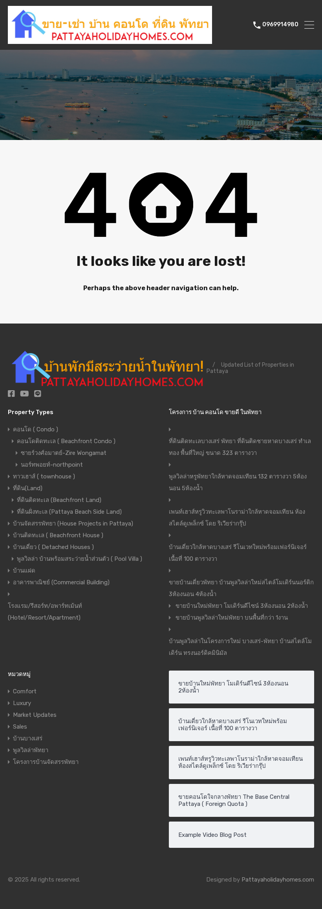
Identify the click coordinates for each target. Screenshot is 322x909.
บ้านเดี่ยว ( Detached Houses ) (53, 547)
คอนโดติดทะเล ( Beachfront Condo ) (66, 441)
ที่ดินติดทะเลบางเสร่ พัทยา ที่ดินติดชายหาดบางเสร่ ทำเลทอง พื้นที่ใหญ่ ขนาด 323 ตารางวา (240, 447)
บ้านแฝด (24, 570)
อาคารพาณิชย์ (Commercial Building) (61, 582)
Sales (20, 726)
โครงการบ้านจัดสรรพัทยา (46, 761)
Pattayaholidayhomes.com (278, 879)
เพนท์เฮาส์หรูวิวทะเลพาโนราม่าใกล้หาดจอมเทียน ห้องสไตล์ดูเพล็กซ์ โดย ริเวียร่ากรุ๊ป (237, 517)
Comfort (25, 691)
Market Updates (35, 714)
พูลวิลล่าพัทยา (30, 750)
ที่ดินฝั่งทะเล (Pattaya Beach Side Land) (69, 511)
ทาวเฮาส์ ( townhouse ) (44, 476)
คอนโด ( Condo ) (35, 429)
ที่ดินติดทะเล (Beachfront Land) (59, 500)
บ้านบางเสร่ (27, 738)
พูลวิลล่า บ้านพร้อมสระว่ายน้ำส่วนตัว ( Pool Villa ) (79, 558)
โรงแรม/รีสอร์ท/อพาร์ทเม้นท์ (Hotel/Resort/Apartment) (45, 611)
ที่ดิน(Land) (27, 488)
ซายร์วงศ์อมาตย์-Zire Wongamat (63, 452)
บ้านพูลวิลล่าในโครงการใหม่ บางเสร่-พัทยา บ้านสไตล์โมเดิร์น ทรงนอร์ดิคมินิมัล (240, 647)
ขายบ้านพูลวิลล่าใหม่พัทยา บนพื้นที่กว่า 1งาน (232, 617)
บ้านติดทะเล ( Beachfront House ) (58, 535)
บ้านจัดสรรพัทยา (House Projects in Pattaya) (73, 523)
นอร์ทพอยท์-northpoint (52, 464)
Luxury (22, 703)
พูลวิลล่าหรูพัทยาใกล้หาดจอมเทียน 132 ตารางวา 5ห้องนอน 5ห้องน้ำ (238, 482)
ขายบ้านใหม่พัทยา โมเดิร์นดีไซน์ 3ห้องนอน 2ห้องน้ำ (242, 605)
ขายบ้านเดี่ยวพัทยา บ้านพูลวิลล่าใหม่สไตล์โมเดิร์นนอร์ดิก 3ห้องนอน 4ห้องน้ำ (241, 588)
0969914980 (280, 25)
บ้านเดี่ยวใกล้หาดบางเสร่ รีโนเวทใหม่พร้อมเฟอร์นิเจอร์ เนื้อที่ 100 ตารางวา (238, 553)
